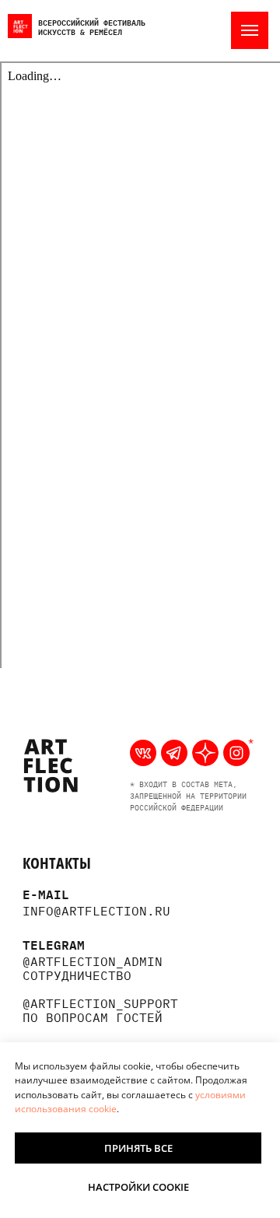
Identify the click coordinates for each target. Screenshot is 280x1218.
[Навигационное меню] (249, 30)
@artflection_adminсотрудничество (93, 968)
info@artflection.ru (96, 911)
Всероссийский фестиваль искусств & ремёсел (91, 26)
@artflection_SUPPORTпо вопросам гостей (100, 1010)
